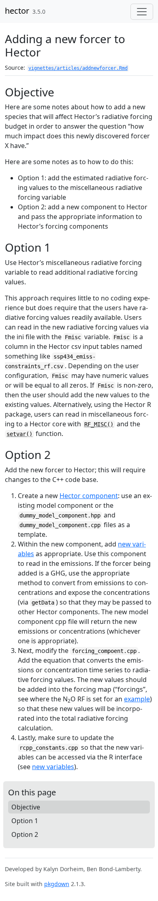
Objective (25, 807)
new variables (53, 766)
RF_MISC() (98, 424)
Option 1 (24, 820)
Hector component (89, 495)
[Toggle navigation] (141, 12)
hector (17, 10)
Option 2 (24, 834)
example (137, 699)
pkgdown (56, 884)
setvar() (19, 434)
